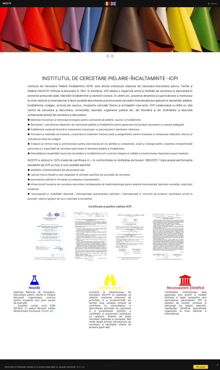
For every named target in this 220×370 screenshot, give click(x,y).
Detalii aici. (47, 310)
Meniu (214, 3)
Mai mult (80, 367)
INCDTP (7, 3)
